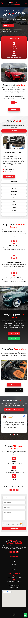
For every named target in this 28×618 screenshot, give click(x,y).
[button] (2, 370)
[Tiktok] (17, 490)
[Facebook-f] (11, 490)
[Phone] (14, 43)
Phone (14, 46)
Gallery (14, 566)
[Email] (14, 52)
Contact (14, 569)
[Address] (14, 467)
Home (14, 558)
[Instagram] (14, 490)
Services (14, 564)
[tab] (14, 131)
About (14, 561)
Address (14, 470)
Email (14, 55)
